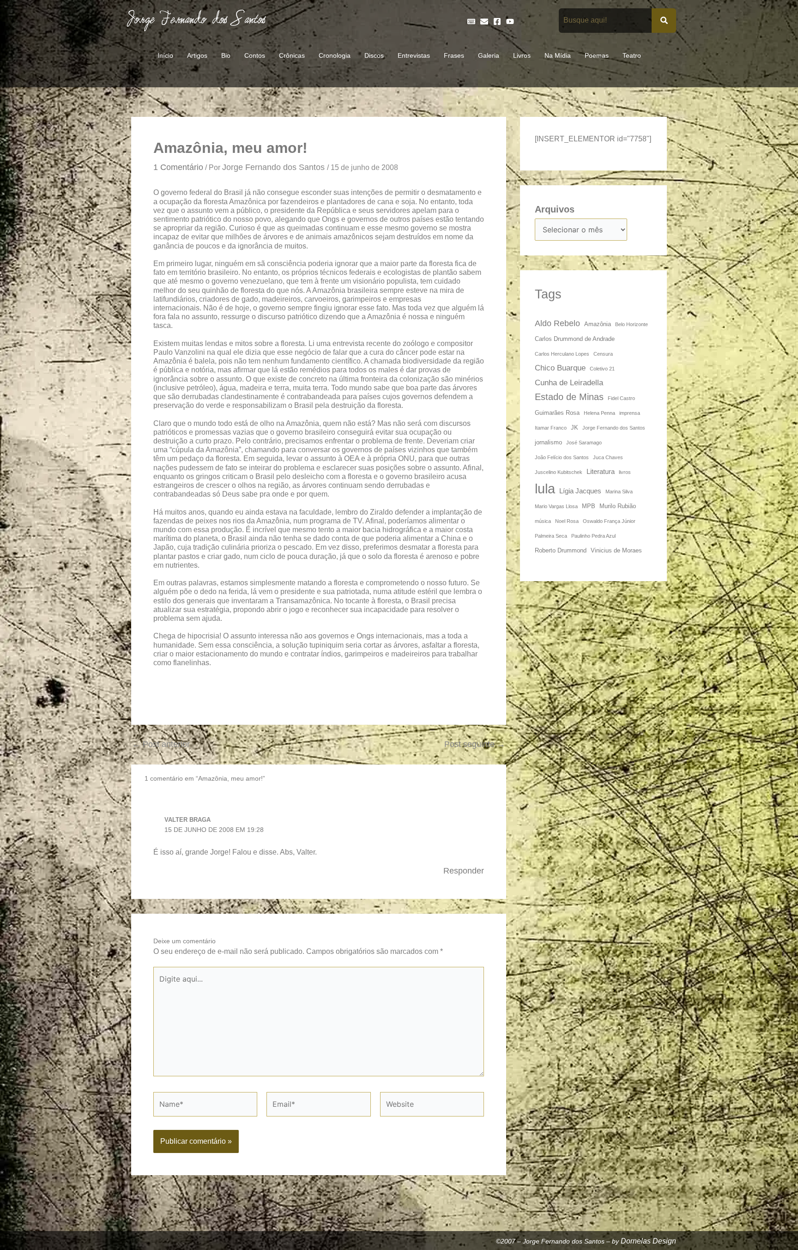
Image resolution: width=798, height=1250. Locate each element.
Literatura (600, 471)
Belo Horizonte (631, 324)
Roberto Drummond (560, 550)
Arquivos (554, 209)
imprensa (629, 413)
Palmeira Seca (551, 536)
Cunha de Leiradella (569, 382)
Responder (463, 870)
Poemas (597, 55)
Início (165, 55)
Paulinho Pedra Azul (593, 536)
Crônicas (292, 55)
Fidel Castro (621, 398)
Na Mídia (557, 55)
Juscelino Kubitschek (558, 472)
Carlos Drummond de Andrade (575, 338)
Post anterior (161, 744)
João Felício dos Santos (562, 457)
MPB (588, 506)
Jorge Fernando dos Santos (613, 428)
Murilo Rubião (617, 506)
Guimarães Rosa (557, 412)
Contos (254, 55)
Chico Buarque (560, 367)
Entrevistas (414, 55)
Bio (225, 55)
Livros (522, 55)
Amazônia (597, 324)
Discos (374, 55)
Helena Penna (599, 413)
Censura (603, 354)
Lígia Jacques (580, 491)
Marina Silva (619, 491)
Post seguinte (474, 744)
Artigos (197, 55)
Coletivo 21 (602, 368)
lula (545, 488)
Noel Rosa (567, 521)
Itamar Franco (551, 428)
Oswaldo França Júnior (609, 521)
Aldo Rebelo (557, 323)
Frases (454, 55)
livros (625, 472)
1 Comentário (178, 167)
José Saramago (584, 442)
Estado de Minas (569, 397)
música (543, 521)
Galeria (488, 55)
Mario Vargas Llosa (556, 506)
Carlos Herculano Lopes (562, 354)
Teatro (632, 55)
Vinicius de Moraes (616, 550)
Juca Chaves (608, 457)
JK (574, 427)
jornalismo (548, 442)
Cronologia (335, 55)
